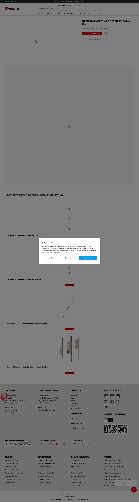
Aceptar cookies (88, 258)
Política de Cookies (62, 252)
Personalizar (50, 258)
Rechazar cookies (68, 258)
